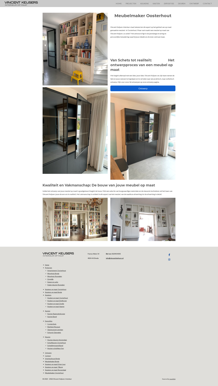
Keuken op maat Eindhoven (57, 301)
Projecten (48, 268)
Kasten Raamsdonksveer (56, 314)
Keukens (48, 295)
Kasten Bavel (52, 317)
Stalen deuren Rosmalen (56, 285)
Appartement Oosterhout (56, 271)
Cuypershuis (51, 324)
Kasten (47, 311)
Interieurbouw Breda (52, 359)
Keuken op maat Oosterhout (57, 298)
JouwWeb (172, 379)
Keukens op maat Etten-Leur (55, 364)
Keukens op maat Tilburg (54, 367)
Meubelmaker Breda (52, 361)
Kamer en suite (52, 282)
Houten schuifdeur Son (55, 348)
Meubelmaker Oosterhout (54, 373)
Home (47, 265)
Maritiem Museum (53, 327)
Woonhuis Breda (53, 273)
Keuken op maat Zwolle (55, 304)
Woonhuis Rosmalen (54, 276)
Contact (48, 356)
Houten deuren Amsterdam (57, 340)
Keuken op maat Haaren (55, 306)
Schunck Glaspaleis (54, 332)
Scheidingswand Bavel (55, 346)
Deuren (47, 337)
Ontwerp (48, 353)
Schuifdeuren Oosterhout (56, 343)
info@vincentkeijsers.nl (115, 258)
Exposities (48, 321)
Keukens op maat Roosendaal (55, 370)
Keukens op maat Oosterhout (55, 289)
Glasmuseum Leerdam (55, 330)
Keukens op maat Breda (53, 292)
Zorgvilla (50, 279)
